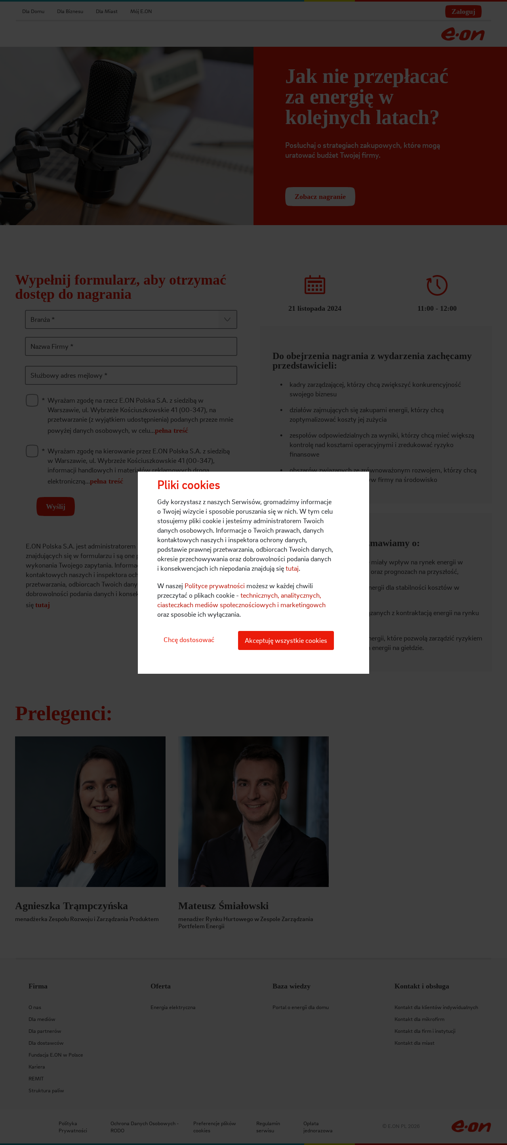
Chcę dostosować (189, 639)
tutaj (292, 568)
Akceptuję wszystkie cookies (286, 640)
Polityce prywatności (215, 585)
